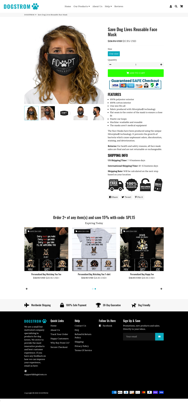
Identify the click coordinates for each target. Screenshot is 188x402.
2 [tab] (95, 288)
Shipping (79, 341)
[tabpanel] (46, 253)
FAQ (77, 330)
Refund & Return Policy (83, 336)
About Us (97, 6)
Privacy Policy (82, 346)
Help (107, 6)
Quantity (112, 59)
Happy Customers (60, 338)
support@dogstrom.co (35, 374)
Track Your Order (59, 334)
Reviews (118, 6)
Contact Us (80, 325)
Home (68, 6)
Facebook (107, 325)
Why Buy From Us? (60, 342)
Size (110, 49)
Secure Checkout (59, 347)
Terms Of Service (83, 350)
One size (113, 53)
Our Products (81, 6)
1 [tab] (92, 288)
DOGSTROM (29, 15)
